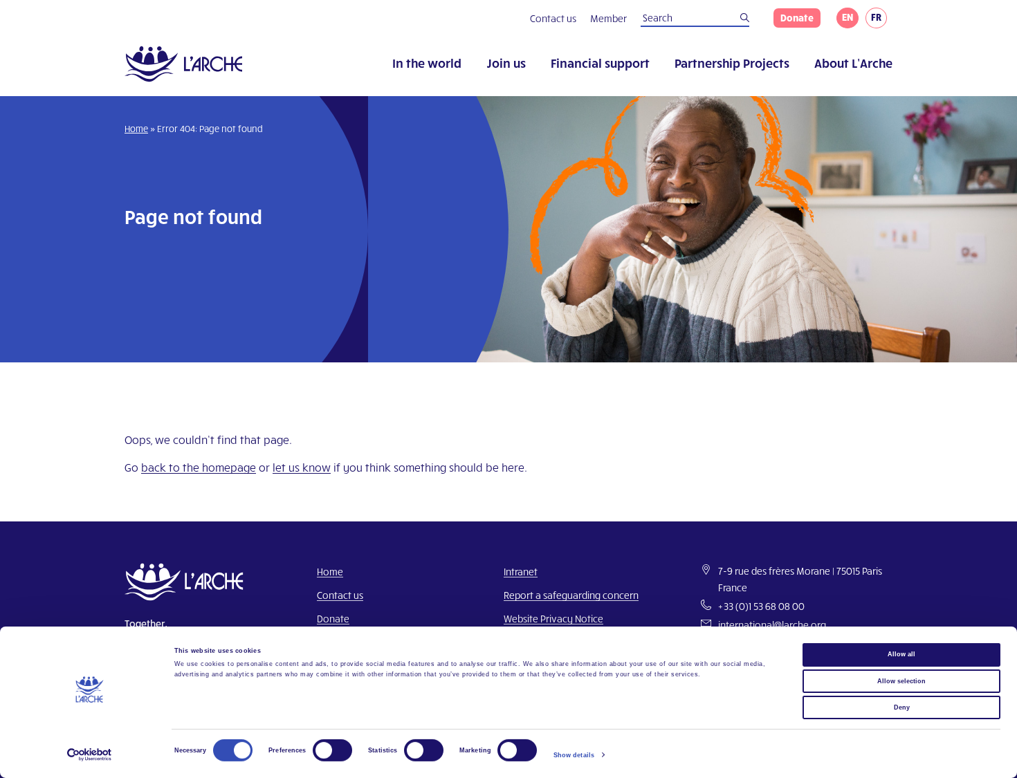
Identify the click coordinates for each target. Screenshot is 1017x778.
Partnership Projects (732, 63)
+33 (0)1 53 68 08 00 (761, 606)
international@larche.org (772, 625)
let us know (302, 467)
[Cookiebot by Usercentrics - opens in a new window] (89, 754)
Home (136, 128)
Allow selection (901, 680)
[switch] (332, 750)
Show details (573, 755)
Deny (902, 707)
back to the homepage (198, 467)
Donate (797, 18)
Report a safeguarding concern (571, 595)
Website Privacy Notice (553, 618)
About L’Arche (853, 63)
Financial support (600, 63)
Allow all (901, 654)
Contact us (553, 18)
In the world (426, 63)
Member (608, 18)
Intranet (521, 571)
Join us (506, 63)
